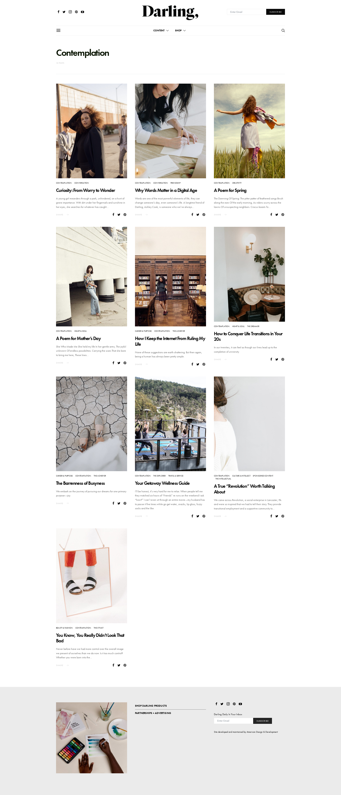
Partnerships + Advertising (153, 713)
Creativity (237, 183)
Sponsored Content (263, 476)
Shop (178, 30)
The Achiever (179, 331)
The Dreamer (253, 326)
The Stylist (98, 628)
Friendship (175, 183)
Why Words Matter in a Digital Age (166, 190)
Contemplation (64, 183)
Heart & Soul (80, 331)
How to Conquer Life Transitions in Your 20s (248, 336)
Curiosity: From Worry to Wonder (85, 190)
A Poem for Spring (230, 190)
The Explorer (159, 476)
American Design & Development (262, 731)
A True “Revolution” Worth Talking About (244, 489)
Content (159, 30)
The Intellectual (223, 478)
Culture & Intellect (241, 476)
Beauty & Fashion (64, 628)
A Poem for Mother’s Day (78, 338)
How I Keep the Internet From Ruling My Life (170, 341)
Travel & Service (175, 476)
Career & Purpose (143, 331)
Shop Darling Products (151, 705)
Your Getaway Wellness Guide (162, 483)
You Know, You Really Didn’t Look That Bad (90, 638)
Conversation (81, 183)
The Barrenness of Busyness (80, 483)
